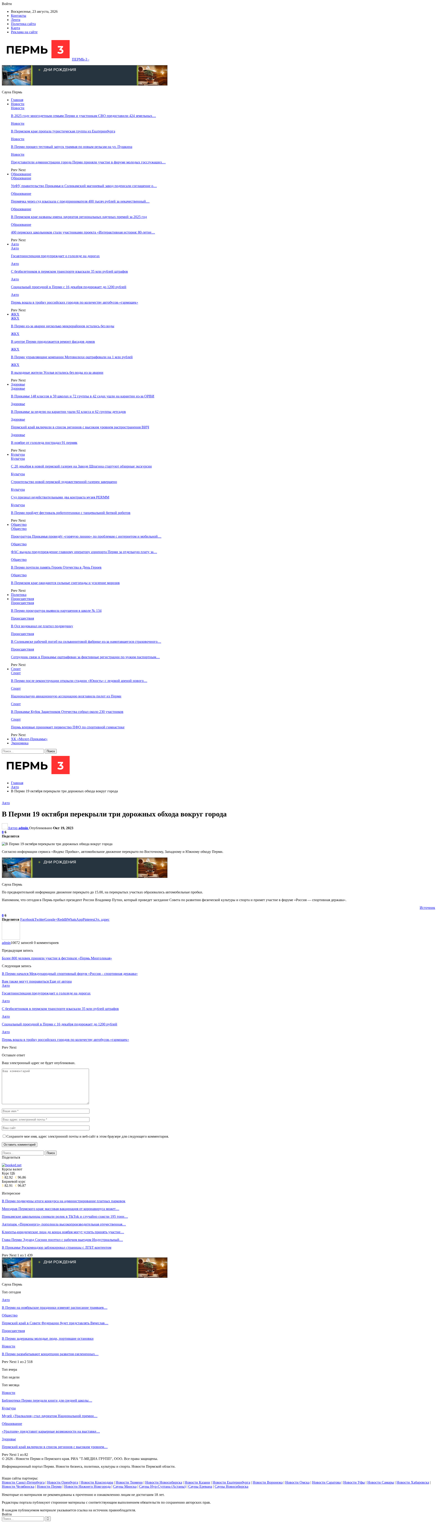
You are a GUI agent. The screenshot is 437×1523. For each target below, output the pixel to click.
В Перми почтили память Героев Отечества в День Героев (56, 567)
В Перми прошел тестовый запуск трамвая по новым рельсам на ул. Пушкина (71, 147)
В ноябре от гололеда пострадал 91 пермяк (44, 443)
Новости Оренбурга (62, 1482)
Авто (15, 244)
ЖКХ (15, 314)
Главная (17, 100)
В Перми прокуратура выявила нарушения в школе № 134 (56, 611)
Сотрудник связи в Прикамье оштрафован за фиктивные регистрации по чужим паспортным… (85, 657)
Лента (15, 20)
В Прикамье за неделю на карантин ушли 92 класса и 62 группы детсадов (68, 412)
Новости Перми (49, 1486)
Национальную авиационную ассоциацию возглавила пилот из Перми (66, 696)
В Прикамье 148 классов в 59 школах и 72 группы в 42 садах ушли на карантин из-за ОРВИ (82, 396)
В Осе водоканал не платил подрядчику (42, 626)
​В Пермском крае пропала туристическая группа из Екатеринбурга (63, 131)
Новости (17, 104)
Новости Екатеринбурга (231, 1482)
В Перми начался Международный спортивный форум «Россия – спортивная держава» (70, 974)
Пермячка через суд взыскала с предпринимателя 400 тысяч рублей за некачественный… (80, 201)
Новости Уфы (354, 1482)
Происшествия (22, 599)
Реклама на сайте (24, 32)
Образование (21, 174)
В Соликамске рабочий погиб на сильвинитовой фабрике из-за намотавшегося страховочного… (86, 641)
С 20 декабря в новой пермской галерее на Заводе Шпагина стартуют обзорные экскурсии (81, 466)
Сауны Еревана (200, 1486)
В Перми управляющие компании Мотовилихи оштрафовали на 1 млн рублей (72, 357)
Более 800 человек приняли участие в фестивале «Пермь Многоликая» (57, 958)
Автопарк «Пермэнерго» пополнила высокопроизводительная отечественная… (64, 1224)
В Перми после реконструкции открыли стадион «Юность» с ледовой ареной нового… (79, 681)
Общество (19, 524)
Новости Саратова (326, 1482)
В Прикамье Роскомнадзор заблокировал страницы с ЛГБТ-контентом (56, 1247)
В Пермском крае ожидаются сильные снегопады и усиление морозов (65, 583)
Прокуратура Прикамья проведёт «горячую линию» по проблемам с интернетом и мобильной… (86, 536)
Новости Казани (197, 1482)
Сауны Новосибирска (231, 1486)
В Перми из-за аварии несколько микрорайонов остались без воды (62, 326)
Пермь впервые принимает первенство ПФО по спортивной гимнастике (67, 727)
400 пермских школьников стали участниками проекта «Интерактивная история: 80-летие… (83, 232)
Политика (18, 595)
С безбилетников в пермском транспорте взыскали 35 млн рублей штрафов (69, 271)
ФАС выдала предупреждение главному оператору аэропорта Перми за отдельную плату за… (84, 552)
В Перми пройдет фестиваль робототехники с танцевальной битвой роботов (70, 513)
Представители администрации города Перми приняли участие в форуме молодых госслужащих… (88, 162)
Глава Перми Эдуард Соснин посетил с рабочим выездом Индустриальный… (62, 1240)
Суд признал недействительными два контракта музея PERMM (60, 497)
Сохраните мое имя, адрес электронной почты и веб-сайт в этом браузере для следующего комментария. (87, 1136)
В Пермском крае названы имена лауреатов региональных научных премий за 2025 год (79, 217)
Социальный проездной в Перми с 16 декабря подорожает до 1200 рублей (68, 287)
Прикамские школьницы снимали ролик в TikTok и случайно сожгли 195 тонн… (65, 1216)
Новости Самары (380, 1482)
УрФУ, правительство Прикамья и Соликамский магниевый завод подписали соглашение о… (84, 186)
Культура (18, 454)
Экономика (19, 743)
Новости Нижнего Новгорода (87, 1486)
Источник (427, 908)
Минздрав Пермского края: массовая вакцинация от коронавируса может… (60, 1209)
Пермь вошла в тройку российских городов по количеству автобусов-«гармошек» (74, 302)
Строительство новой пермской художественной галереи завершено (64, 482)
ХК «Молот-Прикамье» (29, 739)
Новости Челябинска (18, 1486)
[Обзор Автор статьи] (11, 939)
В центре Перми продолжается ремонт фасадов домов (53, 341)
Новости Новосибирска (163, 1482)
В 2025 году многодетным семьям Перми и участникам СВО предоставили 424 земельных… (83, 116)
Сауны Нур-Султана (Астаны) (162, 1486)
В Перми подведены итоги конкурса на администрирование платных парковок (63, 1201)
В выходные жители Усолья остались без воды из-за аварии (57, 372)
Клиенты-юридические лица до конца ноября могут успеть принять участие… (63, 1232)
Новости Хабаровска (412, 1482)
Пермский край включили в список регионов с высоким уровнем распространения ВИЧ (80, 427)
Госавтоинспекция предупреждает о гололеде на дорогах (55, 256)
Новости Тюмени (129, 1482)
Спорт (16, 669)
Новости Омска (297, 1482)
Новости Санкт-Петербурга (23, 1482)
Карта (15, 28)
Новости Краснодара (97, 1482)
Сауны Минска (125, 1486)
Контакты (18, 16)
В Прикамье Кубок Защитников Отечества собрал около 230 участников (67, 712)
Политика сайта (23, 24)
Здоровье (18, 384)
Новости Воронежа (268, 1482)
